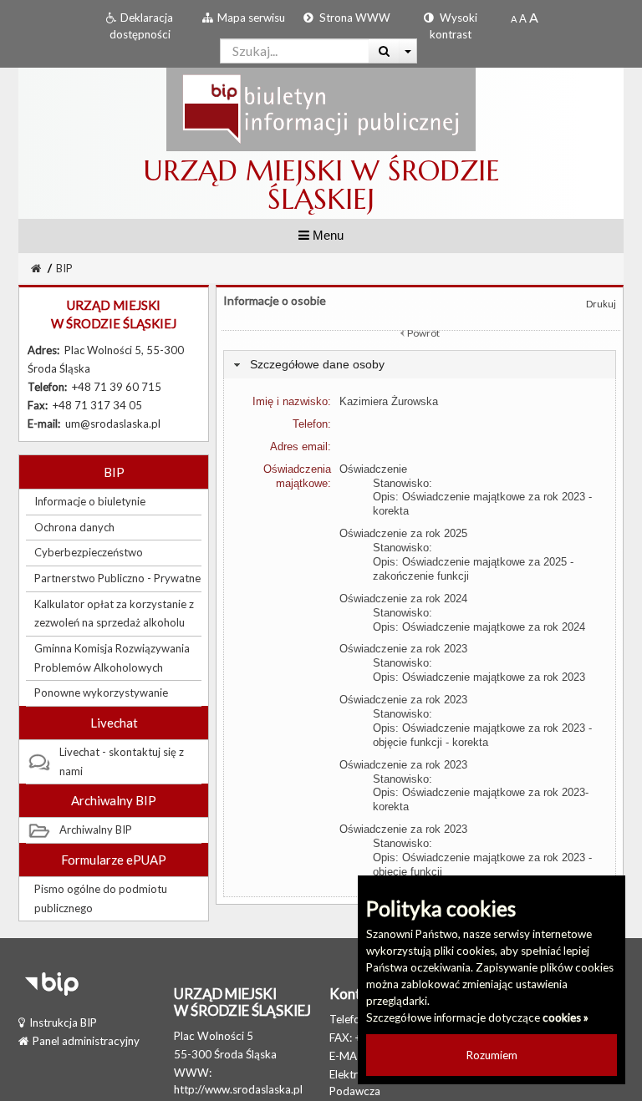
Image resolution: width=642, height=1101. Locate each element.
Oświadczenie (373, 469)
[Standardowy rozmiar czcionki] (514, 18)
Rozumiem (491, 1055)
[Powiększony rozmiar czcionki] (523, 18)
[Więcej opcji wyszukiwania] (408, 50)
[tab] (419, 364)
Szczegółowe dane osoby (317, 364)
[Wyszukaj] (384, 50)
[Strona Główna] (321, 108)
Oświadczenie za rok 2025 (403, 533)
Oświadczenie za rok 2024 (403, 598)
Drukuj (601, 303)
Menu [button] (326, 235)
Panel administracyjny (86, 1041)
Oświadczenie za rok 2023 (403, 648)
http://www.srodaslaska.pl (238, 1089)
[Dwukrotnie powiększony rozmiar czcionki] (533, 18)
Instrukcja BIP (63, 1022)
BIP (64, 268)
